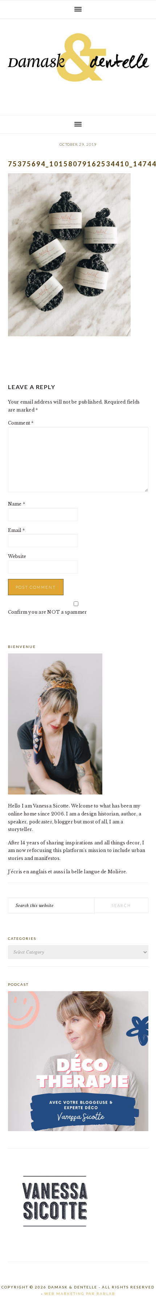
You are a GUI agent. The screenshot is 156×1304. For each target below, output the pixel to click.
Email (16, 530)
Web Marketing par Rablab (79, 1293)
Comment (21, 423)
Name (16, 504)
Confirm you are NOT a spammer (47, 612)
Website (17, 556)
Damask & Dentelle (78, 64)
